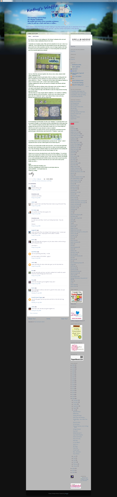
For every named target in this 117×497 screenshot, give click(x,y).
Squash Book (73, 119)
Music (72, 257)
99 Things (75, 446)
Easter (72, 239)
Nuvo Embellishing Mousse (76, 263)
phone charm (74, 286)
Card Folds (73, 190)
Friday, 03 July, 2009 (35, 189)
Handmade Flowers (75, 206)
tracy (32, 280)
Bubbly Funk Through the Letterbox (78, 232)
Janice (32, 262)
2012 (73, 392)
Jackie (32, 307)
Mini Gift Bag (73, 108)
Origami (72, 264)
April (74, 460)
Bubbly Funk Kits (74, 132)
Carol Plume (34, 252)
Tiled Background (74, 276)
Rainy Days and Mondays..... (79, 417)
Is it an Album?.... (76, 442)
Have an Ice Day (76, 438)
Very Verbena (76, 454)
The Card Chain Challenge (77, 82)
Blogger (66, 493)
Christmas (73, 153)
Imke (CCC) (74, 71)
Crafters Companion (75, 168)
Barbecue (73, 226)
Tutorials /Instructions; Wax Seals (78, 202)
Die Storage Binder (75, 103)
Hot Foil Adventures (75, 182)
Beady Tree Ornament (76, 101)
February (75, 464)
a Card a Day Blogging (76, 144)
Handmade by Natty (76, 64)
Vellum (72, 281)
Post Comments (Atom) (39, 322)
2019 (73, 379)
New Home (73, 259)
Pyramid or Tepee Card (76, 113)
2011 (73, 394)
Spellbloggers (74, 151)
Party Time (75, 448)
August (75, 408)
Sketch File (73, 161)
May (74, 458)
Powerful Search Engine (36, 297)
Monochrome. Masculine (76, 256)
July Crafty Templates (78, 435)
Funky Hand (73, 130)
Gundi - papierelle (76, 67)
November (75, 402)
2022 (73, 373)
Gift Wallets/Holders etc (76, 178)
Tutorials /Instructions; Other (77, 171)
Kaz (32, 270)
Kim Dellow (33, 210)
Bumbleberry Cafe (75, 192)
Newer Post (32, 319)
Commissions (73, 141)
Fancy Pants (73, 240)
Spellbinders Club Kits (75, 170)
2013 (73, 390)
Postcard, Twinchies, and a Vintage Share (80, 426)
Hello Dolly (75, 440)
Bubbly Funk (73, 228)
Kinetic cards (73, 197)
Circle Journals (74, 156)
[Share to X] (49, 179)
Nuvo (72, 261)
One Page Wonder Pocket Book (78, 112)
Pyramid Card (74, 269)
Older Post (64, 319)
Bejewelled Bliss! (77, 411)
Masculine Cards (74, 252)
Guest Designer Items (75, 180)
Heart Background (75, 247)
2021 (73, 375)
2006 (73, 472)
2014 (73, 389)
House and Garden (75, 149)
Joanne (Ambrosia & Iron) (77, 80)
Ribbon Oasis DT (74, 166)
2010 (73, 396)
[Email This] (47, 179)
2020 (73, 377)
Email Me (73, 59)
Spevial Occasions (74, 273)
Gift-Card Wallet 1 (75, 105)
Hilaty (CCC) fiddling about (77, 85)
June (74, 456)
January (75, 466)
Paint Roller (73, 266)
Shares (72, 175)
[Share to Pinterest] (52, 179)
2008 (73, 468)
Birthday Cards (74, 187)
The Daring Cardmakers (53, 39)
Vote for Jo (75, 444)
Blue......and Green (77, 452)
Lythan (33, 202)
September (76, 406)
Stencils (72, 221)
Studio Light (73, 275)
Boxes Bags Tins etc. (75, 142)
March (74, 462)
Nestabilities (73, 216)
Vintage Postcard (77, 429)
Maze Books (73, 165)
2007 (73, 470)
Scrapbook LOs (74, 208)
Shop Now (73, 51)
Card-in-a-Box (74, 233)
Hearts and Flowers (77, 437)
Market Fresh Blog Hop (76, 214)
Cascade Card (74, 235)
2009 (73, 398)
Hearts (72, 249)
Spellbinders (73, 139)
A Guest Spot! (76, 450)
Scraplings (73, 209)
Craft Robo (34, 181)
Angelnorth (33, 230)
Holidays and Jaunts (75, 146)
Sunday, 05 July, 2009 (36, 310)
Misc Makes (73, 159)
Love (72, 213)
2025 (73, 367)
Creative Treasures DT (76, 137)
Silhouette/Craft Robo (75, 271)
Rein (73, 78)
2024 (73, 369)
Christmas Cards (74, 185)
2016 (73, 385)
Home (48, 319)
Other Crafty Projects (75, 218)
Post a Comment (34, 313)
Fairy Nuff (75, 431)
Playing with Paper (77, 415)
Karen (32, 240)
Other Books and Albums (76, 135)
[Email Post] (44, 179)
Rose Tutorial (73, 115)
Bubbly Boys (76, 413)
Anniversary (73, 225)
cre (71, 283)
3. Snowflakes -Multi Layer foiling (78, 95)
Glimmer (72, 173)
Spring (72, 220)
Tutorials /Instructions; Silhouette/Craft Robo (79, 279)
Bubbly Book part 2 (77, 433)
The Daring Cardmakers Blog (40, 148)
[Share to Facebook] (50, 179)
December (75, 400)
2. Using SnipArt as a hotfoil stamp (78, 93)
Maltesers (73, 251)
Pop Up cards (74, 268)
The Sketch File (74, 189)
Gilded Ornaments (75, 242)
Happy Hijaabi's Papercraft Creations (78, 73)
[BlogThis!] (48, 179)
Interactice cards (74, 196)
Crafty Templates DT (75, 134)
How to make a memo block (77, 107)
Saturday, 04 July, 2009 (36, 293)
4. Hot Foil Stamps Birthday (77, 96)
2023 (73, 371)
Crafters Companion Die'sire (77, 177)
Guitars (72, 244)
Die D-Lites (73, 237)
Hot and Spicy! (76, 424)
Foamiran (73, 194)
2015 (73, 387)
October (75, 404)
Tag (71, 223)
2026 (73, 365)
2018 (73, 381)
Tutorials (72, 184)
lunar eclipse (73, 284)
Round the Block (76, 422)
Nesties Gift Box (74, 110)
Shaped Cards (74, 199)
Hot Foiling (73, 158)
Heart (72, 245)
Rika (32, 186)
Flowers (72, 154)
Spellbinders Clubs (75, 147)
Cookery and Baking (75, 204)
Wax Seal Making (75, 163)
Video (72, 211)
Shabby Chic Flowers (75, 117)
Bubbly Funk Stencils (75, 230)
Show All (87, 86)
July (74, 410)
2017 (73, 383)
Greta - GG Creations (76, 76)
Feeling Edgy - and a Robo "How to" (80, 420)
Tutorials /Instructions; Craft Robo (44, 181)
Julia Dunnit (74, 69)
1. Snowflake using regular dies (78, 91)
